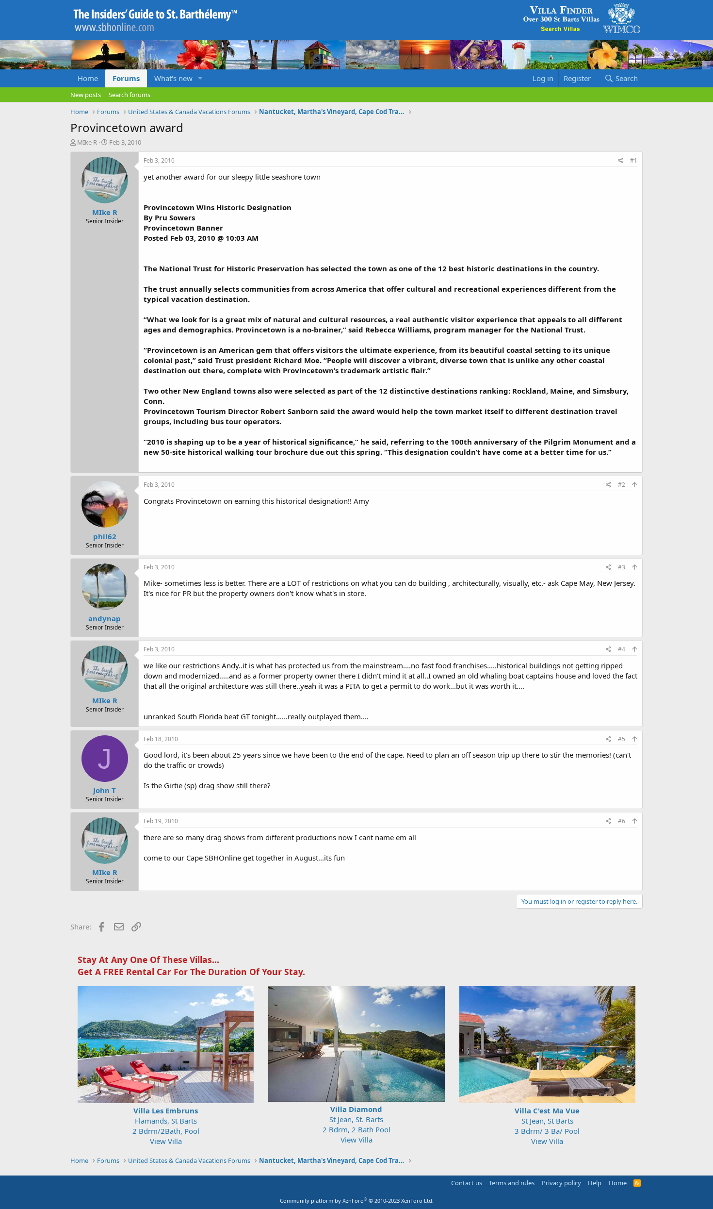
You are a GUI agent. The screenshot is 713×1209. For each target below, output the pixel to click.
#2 (621, 484)
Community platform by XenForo (357, 1200)
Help (594, 1182)
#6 (621, 821)
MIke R (87, 142)
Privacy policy (561, 1182)
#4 (621, 649)
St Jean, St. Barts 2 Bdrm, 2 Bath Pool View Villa (356, 1124)
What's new (173, 78)
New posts (85, 94)
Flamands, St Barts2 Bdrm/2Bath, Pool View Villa (165, 1126)
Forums (126, 78)
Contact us (466, 1182)
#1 (633, 160)
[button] (200, 78)
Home (88, 78)
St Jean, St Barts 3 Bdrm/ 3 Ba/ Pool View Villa (547, 1126)
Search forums (129, 94)
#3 (621, 567)
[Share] (621, 160)
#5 (621, 739)
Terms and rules (512, 1182)
